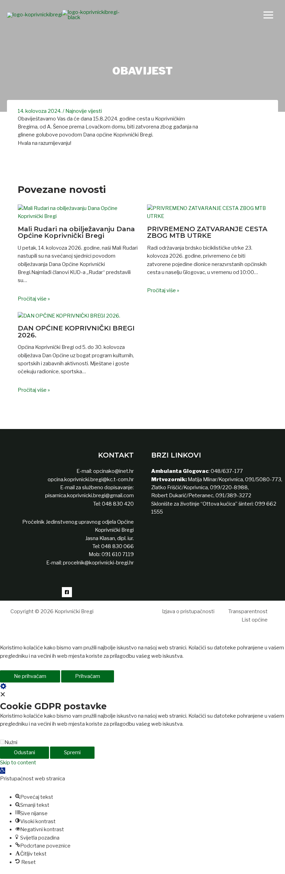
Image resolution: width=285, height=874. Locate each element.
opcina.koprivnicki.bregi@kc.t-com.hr (91, 479)
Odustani (24, 752)
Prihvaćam (87, 676)
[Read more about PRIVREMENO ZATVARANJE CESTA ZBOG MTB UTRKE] (207, 212)
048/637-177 (226, 471)
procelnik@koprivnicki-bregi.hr (98, 563)
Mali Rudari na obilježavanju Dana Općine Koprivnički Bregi (76, 232)
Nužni (11, 742)
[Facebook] (67, 592)
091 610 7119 (117, 554)
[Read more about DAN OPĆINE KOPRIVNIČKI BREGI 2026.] (69, 315)
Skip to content (18, 762)
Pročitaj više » (34, 299)
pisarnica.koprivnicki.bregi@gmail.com (89, 495)
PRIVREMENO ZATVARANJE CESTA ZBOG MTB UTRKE (207, 232)
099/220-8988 (229, 487)
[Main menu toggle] (268, 15)
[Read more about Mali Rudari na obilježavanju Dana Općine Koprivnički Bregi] (78, 212)
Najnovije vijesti (83, 111)
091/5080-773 (262, 479)
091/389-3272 (233, 495)
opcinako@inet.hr (113, 471)
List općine (255, 620)
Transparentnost (248, 611)
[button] (2, 770)
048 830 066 (117, 546)
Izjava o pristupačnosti (188, 611)
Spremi (72, 752)
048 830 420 (117, 504)
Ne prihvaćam (30, 676)
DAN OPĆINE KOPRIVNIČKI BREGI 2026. (76, 331)
